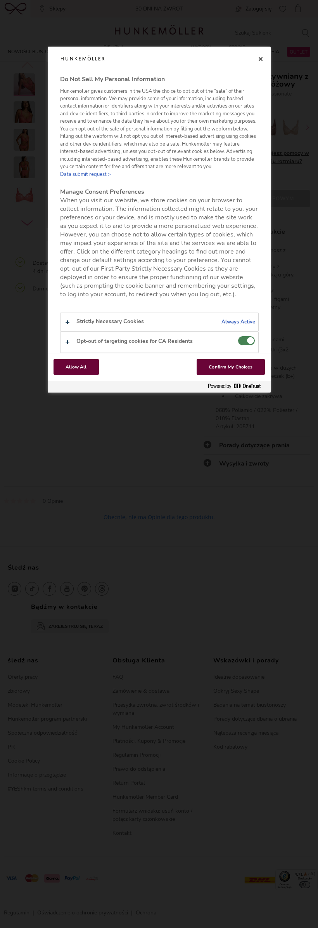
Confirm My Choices (230, 367)
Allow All (76, 367)
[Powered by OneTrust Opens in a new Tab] (237, 386)
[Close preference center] (260, 59)
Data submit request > (85, 174)
